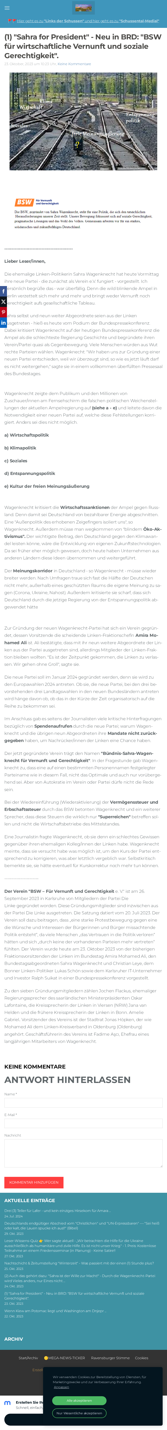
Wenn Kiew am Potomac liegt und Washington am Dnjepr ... (55, 1311)
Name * (10, 1094)
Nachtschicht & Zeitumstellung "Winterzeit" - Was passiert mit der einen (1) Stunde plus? (79, 1263)
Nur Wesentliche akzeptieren (79, 1413)
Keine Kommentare (74, 64)
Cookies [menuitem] (141, 1358)
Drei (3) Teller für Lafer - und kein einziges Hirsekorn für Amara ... (57, 1211)
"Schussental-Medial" (139, 21)
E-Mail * (10, 1115)
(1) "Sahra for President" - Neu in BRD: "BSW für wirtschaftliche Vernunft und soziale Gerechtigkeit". (74, 1295)
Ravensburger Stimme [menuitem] (110, 1358)
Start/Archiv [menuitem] (28, 1358)
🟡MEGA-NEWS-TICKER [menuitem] (64, 1358)
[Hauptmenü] (7, 8)
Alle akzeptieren (79, 1401)
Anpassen (61, 1387)
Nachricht (12, 1135)
